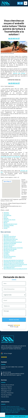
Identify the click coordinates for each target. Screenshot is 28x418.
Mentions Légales (8, 416)
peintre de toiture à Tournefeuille (10, 156)
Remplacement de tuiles (11, 239)
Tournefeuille (7, 215)
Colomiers (6, 214)
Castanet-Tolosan (9, 225)
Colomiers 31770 (14, 406)
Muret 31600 (15, 408)
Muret (5, 216)
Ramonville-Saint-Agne (10, 224)
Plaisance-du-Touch (9, 219)
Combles (6, 253)
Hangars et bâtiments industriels (13, 247)
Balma (5, 222)
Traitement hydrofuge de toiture (13, 242)
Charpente (7, 252)
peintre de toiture (19, 73)
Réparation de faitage (10, 243)
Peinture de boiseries (10, 256)
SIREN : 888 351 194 (19, 416)
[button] (25, 3)
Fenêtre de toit (8, 257)
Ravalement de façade (10, 249)
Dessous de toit (8, 246)
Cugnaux (6, 221)
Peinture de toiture (9, 245)
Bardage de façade (9, 250)
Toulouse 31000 (5, 406)
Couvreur (6, 235)
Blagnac (6, 218)
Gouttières (6, 255)
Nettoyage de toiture (9, 237)
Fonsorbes (6, 226)
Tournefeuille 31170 (6, 408)
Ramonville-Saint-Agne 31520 (9, 412)
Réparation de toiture (10, 236)
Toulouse (6, 212)
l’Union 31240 (8, 411)
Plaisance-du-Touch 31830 (12, 409)
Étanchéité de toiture (10, 240)
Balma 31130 (16, 411)
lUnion (5, 228)
